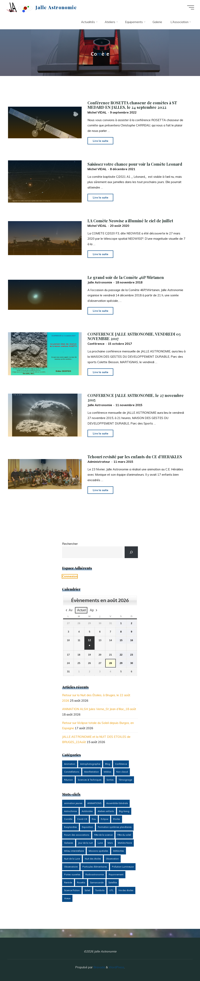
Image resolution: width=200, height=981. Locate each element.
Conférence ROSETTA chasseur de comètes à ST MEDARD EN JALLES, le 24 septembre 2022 (132, 105)
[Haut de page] (185, 966)
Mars (110, 843)
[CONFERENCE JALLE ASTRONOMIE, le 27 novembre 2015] (45, 415)
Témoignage (125, 779)
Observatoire (71, 866)
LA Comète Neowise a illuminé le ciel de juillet (130, 220)
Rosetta (81, 882)
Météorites (118, 851)
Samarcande (97, 882)
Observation (112, 858)
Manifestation (91, 771)
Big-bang (124, 811)
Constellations (71, 771)
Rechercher (70, 544)
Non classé (122, 771)
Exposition (87, 827)
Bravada (99, 967)
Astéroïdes (87, 811)
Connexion (69, 576)
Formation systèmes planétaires (115, 827)
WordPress (116, 967)
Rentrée (68, 882)
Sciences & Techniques (90, 779)
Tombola (99, 890)
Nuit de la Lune (72, 858)
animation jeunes (73, 803)
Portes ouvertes (72, 874)
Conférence (121, 764)
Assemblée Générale (117, 803)
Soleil (87, 890)
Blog (107, 764)
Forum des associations (76, 835)
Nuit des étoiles (93, 858)
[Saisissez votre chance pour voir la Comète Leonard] (45, 181)
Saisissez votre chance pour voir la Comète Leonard (135, 163)
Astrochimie (70, 811)
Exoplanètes (70, 827)
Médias (107, 771)
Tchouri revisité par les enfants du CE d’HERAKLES (135, 456)
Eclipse (104, 819)
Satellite (112, 882)
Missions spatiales (98, 851)
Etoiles (116, 819)
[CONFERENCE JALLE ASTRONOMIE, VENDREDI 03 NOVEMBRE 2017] (45, 353)
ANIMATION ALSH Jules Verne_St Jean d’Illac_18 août (99, 709)
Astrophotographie (90, 764)
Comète (68, 819)
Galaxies (68, 843)
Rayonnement (116, 874)
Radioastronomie (94, 874)
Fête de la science (103, 835)
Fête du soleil (124, 835)
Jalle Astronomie (56, 7)
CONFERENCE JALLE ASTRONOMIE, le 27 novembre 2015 (136, 398)
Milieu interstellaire (74, 851)
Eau (94, 819)
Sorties (110, 779)
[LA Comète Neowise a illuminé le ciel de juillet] (45, 238)
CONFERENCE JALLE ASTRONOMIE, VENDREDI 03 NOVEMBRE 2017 (134, 336)
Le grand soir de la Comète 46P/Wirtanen (126, 277)
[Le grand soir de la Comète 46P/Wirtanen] (45, 295)
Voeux (67, 898)
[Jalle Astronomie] (19, 7)
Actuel (81, 610)
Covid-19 (82, 819)
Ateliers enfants (106, 811)
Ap (92, 610)
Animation (69, 764)
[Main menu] (190, 7)
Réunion (68, 779)
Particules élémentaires (94, 866)
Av (70, 610)
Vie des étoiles (125, 890)
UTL (111, 890)
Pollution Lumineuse (123, 866)
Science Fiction (72, 890)
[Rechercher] (131, 552)
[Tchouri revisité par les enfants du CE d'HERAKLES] (45, 474)
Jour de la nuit (85, 843)
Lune (100, 843)
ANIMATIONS (94, 803)
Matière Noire (125, 843)
